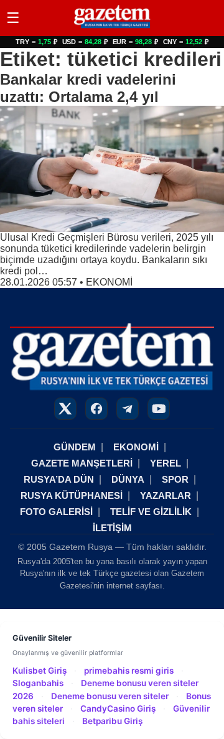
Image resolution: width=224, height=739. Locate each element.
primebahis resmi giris (129, 671)
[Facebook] (96, 408)
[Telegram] (127, 408)
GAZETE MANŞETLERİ (82, 463)
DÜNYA (127, 479)
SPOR (175, 479)
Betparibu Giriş (112, 721)
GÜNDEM (75, 447)
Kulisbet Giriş (39, 671)
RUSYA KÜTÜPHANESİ (72, 495)
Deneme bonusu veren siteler (110, 696)
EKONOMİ (109, 282)
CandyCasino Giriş (118, 708)
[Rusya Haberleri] (111, 27)
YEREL (165, 463)
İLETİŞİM (112, 528)
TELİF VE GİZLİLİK (151, 511)
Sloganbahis (37, 683)
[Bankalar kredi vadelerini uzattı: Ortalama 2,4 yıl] (112, 169)
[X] (65, 408)
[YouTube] (158, 408)
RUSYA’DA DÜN (59, 479)
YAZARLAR (165, 495)
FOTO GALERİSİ (56, 511)
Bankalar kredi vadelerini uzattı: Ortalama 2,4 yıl (88, 88)
